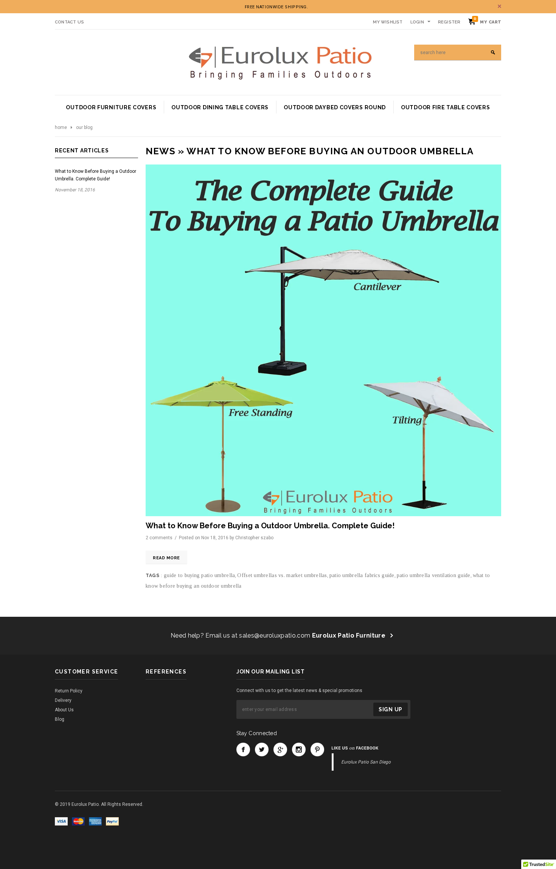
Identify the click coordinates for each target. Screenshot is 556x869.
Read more (166, 558)
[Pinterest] (317, 749)
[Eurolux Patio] (280, 62)
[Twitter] (262, 749)
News (160, 151)
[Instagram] (299, 749)
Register (449, 22)
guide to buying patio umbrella (199, 575)
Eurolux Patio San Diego (366, 762)
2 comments (160, 537)
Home (61, 127)
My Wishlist (387, 22)
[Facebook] (243, 749)
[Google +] (280, 749)
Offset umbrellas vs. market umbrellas (282, 575)
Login (417, 22)
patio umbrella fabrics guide (361, 575)
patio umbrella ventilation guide (434, 575)
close (499, 6)
